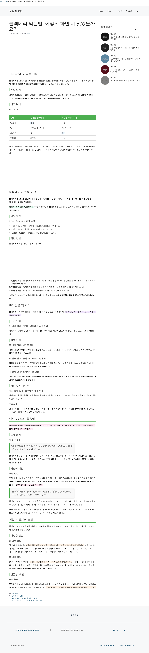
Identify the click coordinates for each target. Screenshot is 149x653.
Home (101, 11)
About (120, 11)
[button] (137, 11)
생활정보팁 (16, 11)
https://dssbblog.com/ (27, 630)
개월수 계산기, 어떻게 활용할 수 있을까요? (26, 598)
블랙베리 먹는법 (17, 596)
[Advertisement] (52, 54)
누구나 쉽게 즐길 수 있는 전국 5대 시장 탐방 (27, 600)
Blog (6, 1)
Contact (129, 11)
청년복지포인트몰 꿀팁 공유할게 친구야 (125, 80)
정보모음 (15, 593)
